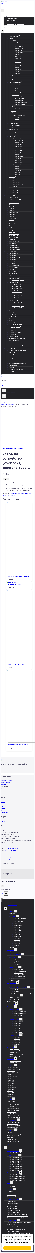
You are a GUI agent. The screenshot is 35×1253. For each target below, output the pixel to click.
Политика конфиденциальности (15, 24)
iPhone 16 (11, 216)
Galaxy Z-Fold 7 (19, 48)
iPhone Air (11, 204)
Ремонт (3, 821)
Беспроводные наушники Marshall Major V (19, 350)
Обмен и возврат (11, 20)
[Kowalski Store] (5, 3)
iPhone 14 (11, 225)
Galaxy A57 (18, 65)
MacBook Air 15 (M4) (17, 290)
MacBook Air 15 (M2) (17, 297)
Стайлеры (11, 318)
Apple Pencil (12, 352)
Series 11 (17, 88)
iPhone (14, 40)
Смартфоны (10, 1007)
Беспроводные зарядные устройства (18, 361)
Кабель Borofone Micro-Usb (15, 664)
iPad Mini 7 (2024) (13, 237)
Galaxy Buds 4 (15, 192)
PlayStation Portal (13, 336)
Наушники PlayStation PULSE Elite (17, 344)
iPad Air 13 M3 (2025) (14, 241)
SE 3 (16, 90)
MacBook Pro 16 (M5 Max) (18, 307)
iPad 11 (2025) (12, 232)
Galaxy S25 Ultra (19, 58)
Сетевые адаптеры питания (16, 369)
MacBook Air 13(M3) (17, 292)
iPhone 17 (11, 208)
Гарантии (3, 784)
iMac (13, 312)
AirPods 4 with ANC (13, 267)
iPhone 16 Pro (12, 214)
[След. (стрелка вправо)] (3, 898)
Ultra (16, 86)
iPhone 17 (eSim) (13, 206)
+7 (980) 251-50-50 (7, 13)
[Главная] (2, 403)
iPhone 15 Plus (12, 223)
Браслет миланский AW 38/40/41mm (18, 576)
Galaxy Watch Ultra (20, 104)
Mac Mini (14, 314)
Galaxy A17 (18, 71)
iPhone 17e (11, 210)
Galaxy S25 (18, 62)
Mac (2, 810)
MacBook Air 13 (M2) (17, 295)
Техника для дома (13, 129)
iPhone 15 (11, 222)
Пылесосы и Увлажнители (15, 324)
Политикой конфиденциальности (17, 1242)
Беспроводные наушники (18, 987)
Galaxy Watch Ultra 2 (20, 98)
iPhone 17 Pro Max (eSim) (15, 199)
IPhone (3, 802)
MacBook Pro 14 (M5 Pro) (18, 304)
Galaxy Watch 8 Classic (21, 102)
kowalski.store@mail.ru (7, 859)
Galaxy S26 (18, 56)
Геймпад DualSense (14, 340)
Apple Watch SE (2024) (14, 257)
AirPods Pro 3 (12, 263)
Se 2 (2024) (18, 92)
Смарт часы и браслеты (14, 954)
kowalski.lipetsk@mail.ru (8, 857)
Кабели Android (13, 365)
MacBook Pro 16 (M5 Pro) (18, 306)
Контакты (6, 25)
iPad (13, 79)
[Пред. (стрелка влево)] (1, 898)
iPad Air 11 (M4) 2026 (14, 234)
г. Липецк (5, 7)
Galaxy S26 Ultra (19, 52)
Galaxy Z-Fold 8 (19, 46)
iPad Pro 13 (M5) (13, 245)
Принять (17, 1248)
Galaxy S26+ (18, 54)
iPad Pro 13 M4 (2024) (14, 249)
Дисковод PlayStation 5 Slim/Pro (17, 338)
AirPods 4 (11, 269)
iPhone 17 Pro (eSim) (14, 203)
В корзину (5, 479)
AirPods (17, 117)
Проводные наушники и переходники (22, 121)
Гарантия (9, 22)
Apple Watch (4, 806)
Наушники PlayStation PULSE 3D (17, 342)
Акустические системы (18, 112)
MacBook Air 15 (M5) (17, 286)
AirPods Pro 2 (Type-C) (14, 265)
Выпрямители (12, 322)
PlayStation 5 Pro (13, 328)
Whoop (14, 106)
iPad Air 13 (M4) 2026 (14, 235)
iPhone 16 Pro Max (13, 212)
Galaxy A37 (18, 67)
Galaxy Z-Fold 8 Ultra (20, 45)
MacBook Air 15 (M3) (17, 294)
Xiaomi (13, 75)
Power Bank (12, 356)
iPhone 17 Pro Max (13, 197)
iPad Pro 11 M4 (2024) (14, 247)
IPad (2, 804)
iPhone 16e (11, 220)
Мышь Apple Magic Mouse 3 (16, 354)
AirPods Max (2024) (14, 273)
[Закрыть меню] (1, 900)
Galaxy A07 (18, 73)
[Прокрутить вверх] (2, 894)
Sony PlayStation (16, 125)
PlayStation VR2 (13, 334)
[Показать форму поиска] (2, 10)
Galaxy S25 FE (18, 64)
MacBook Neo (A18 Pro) (18, 280)
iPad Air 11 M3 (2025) (14, 239)
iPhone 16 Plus (12, 218)
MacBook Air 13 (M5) (17, 284)
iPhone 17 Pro (12, 201)
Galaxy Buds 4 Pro (16, 190)
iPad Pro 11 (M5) (12, 243)
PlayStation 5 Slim (13, 330)
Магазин (12, 495)
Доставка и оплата (12, 18)
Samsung (13, 916)
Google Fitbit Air (16, 108)
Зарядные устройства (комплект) (17, 363)
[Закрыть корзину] (2, 886)
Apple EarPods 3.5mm (14, 584)
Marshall (17, 119)
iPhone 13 (11, 227)
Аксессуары (13, 493)
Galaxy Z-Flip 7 (19, 50)
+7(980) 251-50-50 (8, 393)
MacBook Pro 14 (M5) (17, 302)
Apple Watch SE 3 (13, 255)
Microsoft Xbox (15, 127)
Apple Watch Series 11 (14, 253)
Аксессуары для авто (14, 359)
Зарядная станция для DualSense (17, 346)
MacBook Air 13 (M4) (17, 288)
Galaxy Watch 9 (19, 96)
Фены (10, 320)
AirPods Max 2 (12, 271)
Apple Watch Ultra (13, 259)
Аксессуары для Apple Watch (16, 358)
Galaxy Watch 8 (19, 100)
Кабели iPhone (13, 367)
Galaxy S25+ (18, 60)
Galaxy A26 (18, 69)
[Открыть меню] (4, 396)
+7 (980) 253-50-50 (10, 851)
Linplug (11, 874)
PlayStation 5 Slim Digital (15, 332)
